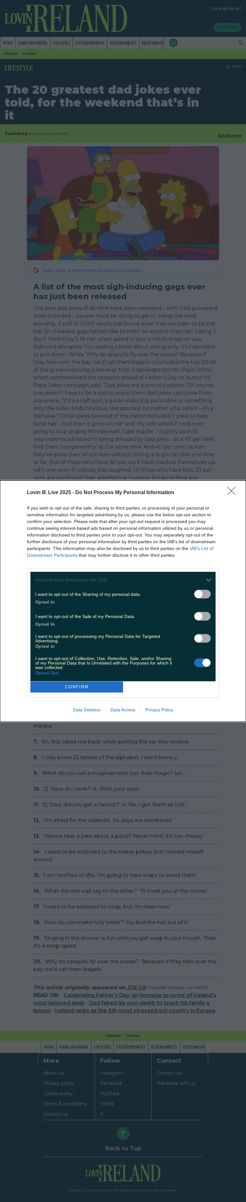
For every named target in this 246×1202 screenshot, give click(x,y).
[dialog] (123, 601)
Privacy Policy (159, 709)
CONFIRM (77, 686)
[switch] (202, 594)
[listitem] (123, 580)
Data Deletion (87, 709)
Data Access (123, 709)
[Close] (233, 493)
